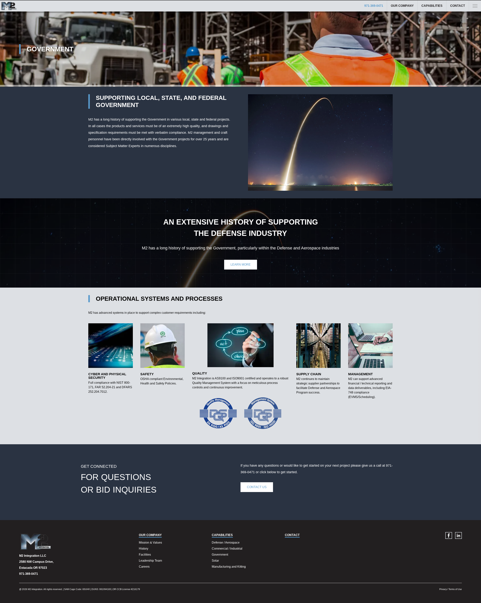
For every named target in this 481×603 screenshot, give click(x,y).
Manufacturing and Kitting (229, 566)
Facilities (145, 554)
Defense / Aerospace (226, 542)
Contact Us (257, 487)
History (143, 548)
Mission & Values (150, 542)
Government (220, 554)
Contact (457, 5)
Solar (215, 560)
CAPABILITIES (431, 5)
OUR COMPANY (402, 5)
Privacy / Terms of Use (450, 589)
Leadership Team (150, 560)
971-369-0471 (373, 5)
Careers (144, 566)
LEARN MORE (241, 264)
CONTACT (292, 535)
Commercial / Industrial (227, 548)
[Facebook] (448, 535)
